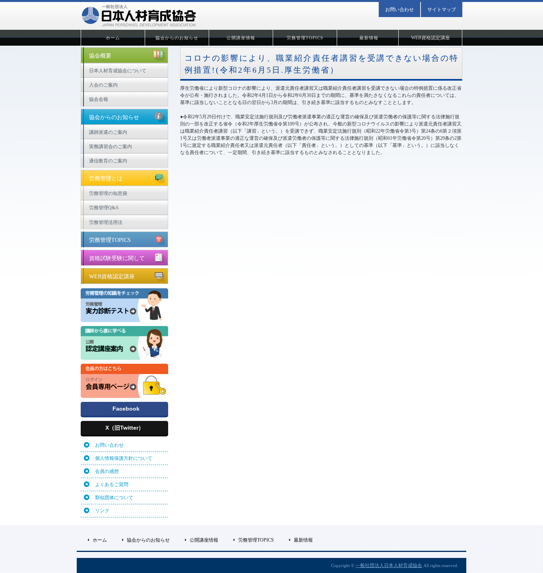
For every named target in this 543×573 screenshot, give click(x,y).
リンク (102, 510)
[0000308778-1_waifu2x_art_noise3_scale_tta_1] (124, 356)
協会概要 (100, 56)
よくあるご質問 (111, 484)
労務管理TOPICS (305, 37)
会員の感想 (107, 471)
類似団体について (114, 497)
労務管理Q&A (104, 207)
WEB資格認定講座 (430, 38)
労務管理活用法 (105, 222)
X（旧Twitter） (124, 427)
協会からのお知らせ (177, 37)
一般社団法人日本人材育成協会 (388, 565)
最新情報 (368, 37)
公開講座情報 (241, 37)
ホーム (113, 37)
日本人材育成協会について (117, 70)
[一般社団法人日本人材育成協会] (138, 15)
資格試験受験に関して (117, 258)
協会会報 (98, 99)
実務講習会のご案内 (110, 146)
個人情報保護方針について (123, 458)
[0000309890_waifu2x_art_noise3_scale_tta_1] (124, 394)
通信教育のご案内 (108, 161)
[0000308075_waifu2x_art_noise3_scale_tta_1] (124, 318)
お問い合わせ (399, 9)
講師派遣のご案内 (108, 132)
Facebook (126, 408)
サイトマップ (441, 9)
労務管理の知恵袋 (108, 193)
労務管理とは (105, 178)
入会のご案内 (103, 85)
